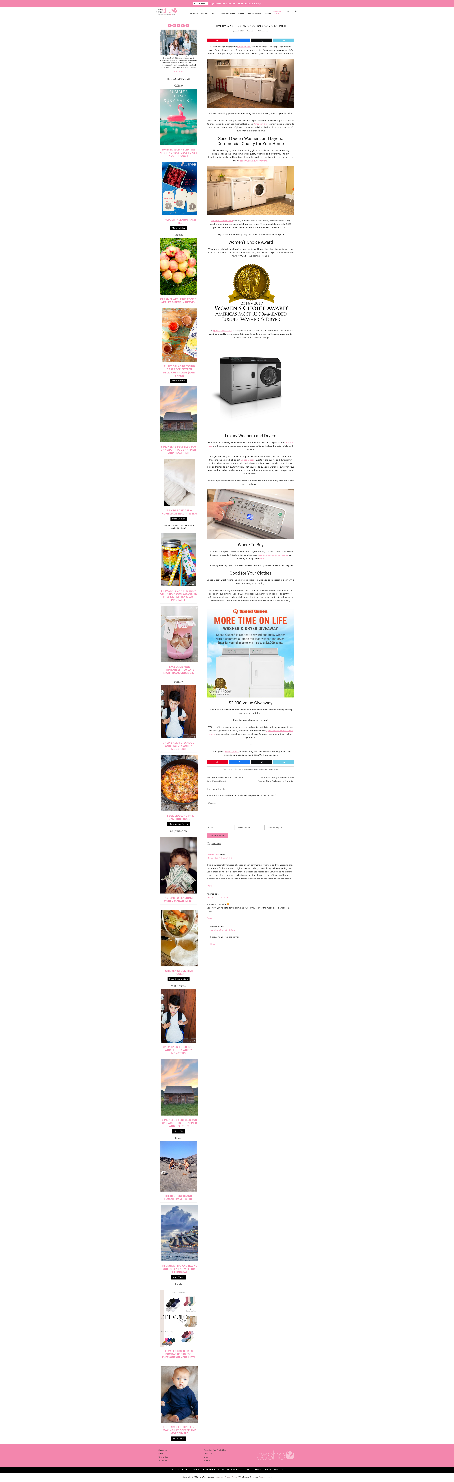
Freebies (207, 1460)
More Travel (178, 1277)
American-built (261, 123)
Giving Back (163, 1457)
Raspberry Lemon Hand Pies (179, 221)
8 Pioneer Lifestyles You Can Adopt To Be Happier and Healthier (178, 449)
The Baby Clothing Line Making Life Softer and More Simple (179, 1430)
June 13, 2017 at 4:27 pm (219, 897)
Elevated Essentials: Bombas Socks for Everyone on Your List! (178, 1354)
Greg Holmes (213, 854)
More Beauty (178, 518)
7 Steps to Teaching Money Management (178, 899)
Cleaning (237, 769)
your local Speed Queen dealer (273, 555)
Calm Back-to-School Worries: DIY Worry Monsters (178, 745)
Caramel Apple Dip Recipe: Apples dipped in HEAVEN (178, 301)
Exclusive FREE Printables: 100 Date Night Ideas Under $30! (179, 669)
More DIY (178, 1131)
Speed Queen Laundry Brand (252, 160)
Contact (219, 1477)
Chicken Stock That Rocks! (179, 972)
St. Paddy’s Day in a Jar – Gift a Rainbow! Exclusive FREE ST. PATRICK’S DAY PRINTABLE (178, 595)
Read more (178, 72)
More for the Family (178, 824)
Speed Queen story (222, 330)
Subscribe (162, 1450)
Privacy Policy (231, 1477)
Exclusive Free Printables (215, 1450)
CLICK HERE (200, 3)
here (261, 558)
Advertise (162, 1460)
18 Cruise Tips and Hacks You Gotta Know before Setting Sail (179, 1269)
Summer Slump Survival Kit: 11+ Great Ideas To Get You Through (178, 152)
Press (160, 1453)
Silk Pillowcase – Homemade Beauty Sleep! (179, 512)
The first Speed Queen (222, 220)
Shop (206, 1457)
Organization (273, 769)
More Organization (178, 979)
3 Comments (263, 31)
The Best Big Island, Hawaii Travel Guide (178, 1197)
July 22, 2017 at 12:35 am (219, 857)
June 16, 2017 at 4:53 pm (223, 929)
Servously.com (265, 1477)
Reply (209, 885)
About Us (208, 1453)
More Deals (178, 1438)
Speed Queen (243, 46)
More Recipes (178, 380)
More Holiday (178, 228)
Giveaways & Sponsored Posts (254, 769)
